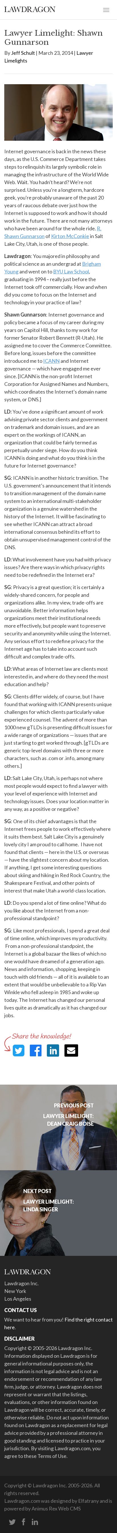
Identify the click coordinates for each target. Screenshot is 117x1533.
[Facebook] (23, 1522)
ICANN (51, 361)
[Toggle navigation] (106, 9)
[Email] (71, 1050)
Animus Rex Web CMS (56, 1508)
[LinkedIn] (35, 1522)
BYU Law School (71, 271)
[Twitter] (12, 1522)
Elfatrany (88, 1501)
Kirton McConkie (70, 236)
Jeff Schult (23, 53)
